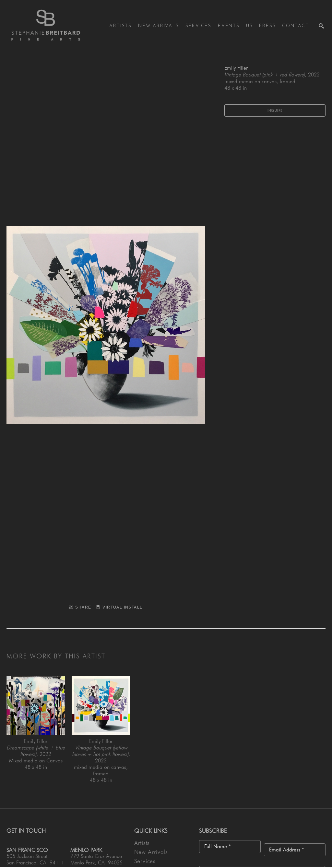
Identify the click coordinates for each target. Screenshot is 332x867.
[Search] (321, 26)
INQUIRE (275, 110)
